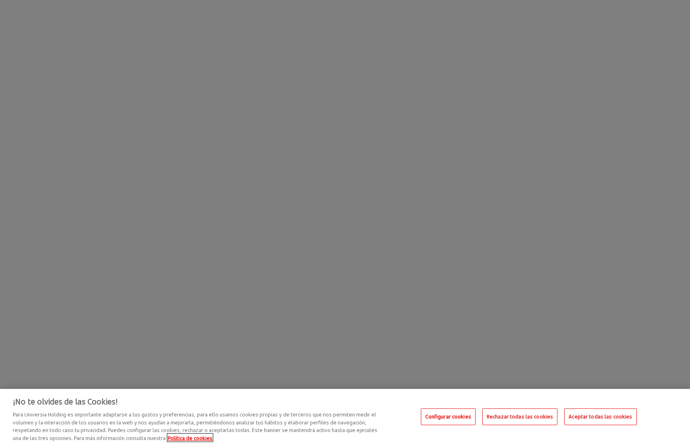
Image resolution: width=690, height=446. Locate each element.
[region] (345, 417)
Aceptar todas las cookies (600, 416)
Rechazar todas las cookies (520, 416)
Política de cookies (190, 437)
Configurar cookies (448, 416)
